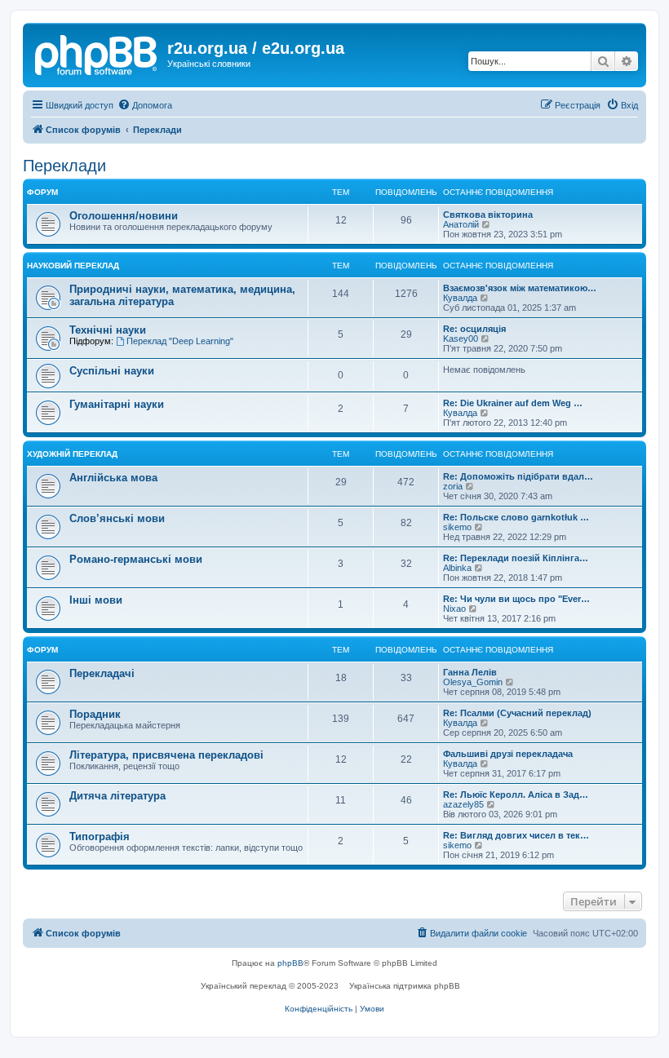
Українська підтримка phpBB (404, 985)
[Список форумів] (97, 53)
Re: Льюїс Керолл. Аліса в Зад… (515, 794)
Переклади (64, 166)
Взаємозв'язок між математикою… (519, 288)
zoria (453, 486)
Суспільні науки (111, 371)
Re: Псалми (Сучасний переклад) (517, 713)
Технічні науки (107, 330)
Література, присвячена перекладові (166, 755)
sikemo (457, 527)
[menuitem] (144, 105)
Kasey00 (460, 338)
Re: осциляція (474, 329)
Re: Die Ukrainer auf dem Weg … (513, 403)
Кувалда (460, 298)
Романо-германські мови (135, 559)
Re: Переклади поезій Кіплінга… (515, 558)
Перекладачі (102, 673)
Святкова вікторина (488, 214)
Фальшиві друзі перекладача (508, 754)
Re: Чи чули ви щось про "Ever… (516, 599)
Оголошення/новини (123, 216)
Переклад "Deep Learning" (179, 341)
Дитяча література (117, 796)
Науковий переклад (73, 265)
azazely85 (463, 804)
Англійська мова (113, 477)
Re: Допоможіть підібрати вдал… (518, 476)
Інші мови (95, 600)
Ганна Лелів (470, 672)
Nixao (454, 608)
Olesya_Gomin (473, 682)
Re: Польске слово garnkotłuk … (516, 517)
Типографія (99, 836)
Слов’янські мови (117, 518)
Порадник (95, 714)
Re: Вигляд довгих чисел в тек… (516, 835)
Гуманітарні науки (116, 404)
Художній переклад (72, 453)
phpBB (290, 962)
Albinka (457, 568)
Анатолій (461, 224)
